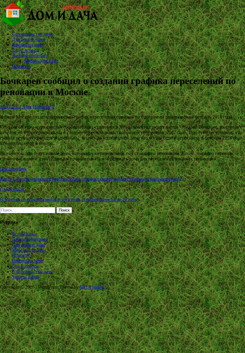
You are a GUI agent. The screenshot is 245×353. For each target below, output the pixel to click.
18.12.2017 (11, 106)
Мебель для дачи (41, 60)
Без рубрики (24, 233)
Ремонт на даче (27, 44)
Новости (21, 66)
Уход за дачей (25, 276)
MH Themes (92, 287)
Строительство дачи (32, 33)
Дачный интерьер (30, 55)
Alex (27, 106)
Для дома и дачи (28, 39)
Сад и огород (25, 50)
